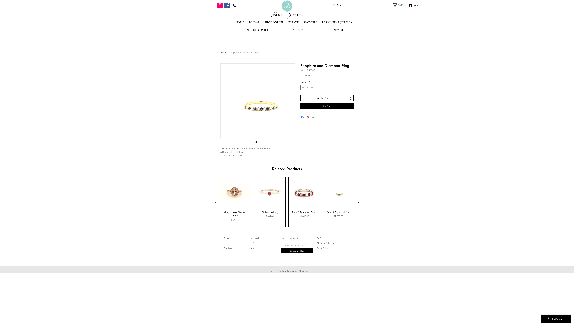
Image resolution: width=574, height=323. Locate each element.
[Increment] (312, 87)
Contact (228, 247)
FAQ (319, 238)
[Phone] (234, 5)
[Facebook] (227, 5)
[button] (400, 5)
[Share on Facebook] (302, 117)
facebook (255, 237)
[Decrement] (303, 87)
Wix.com (306, 271)
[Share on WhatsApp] (314, 117)
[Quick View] (235, 192)
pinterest (255, 247)
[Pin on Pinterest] (308, 117)
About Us (228, 242)
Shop (226, 237)
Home (223, 52)
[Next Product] (358, 202)
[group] (287, 202)
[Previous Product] (215, 202)
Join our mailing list (290, 238)
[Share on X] (319, 117)
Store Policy (322, 248)
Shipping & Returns (326, 243)
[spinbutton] (307, 87)
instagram (255, 242)
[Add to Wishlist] (350, 98)
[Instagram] (220, 5)
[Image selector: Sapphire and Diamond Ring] (256, 142)
